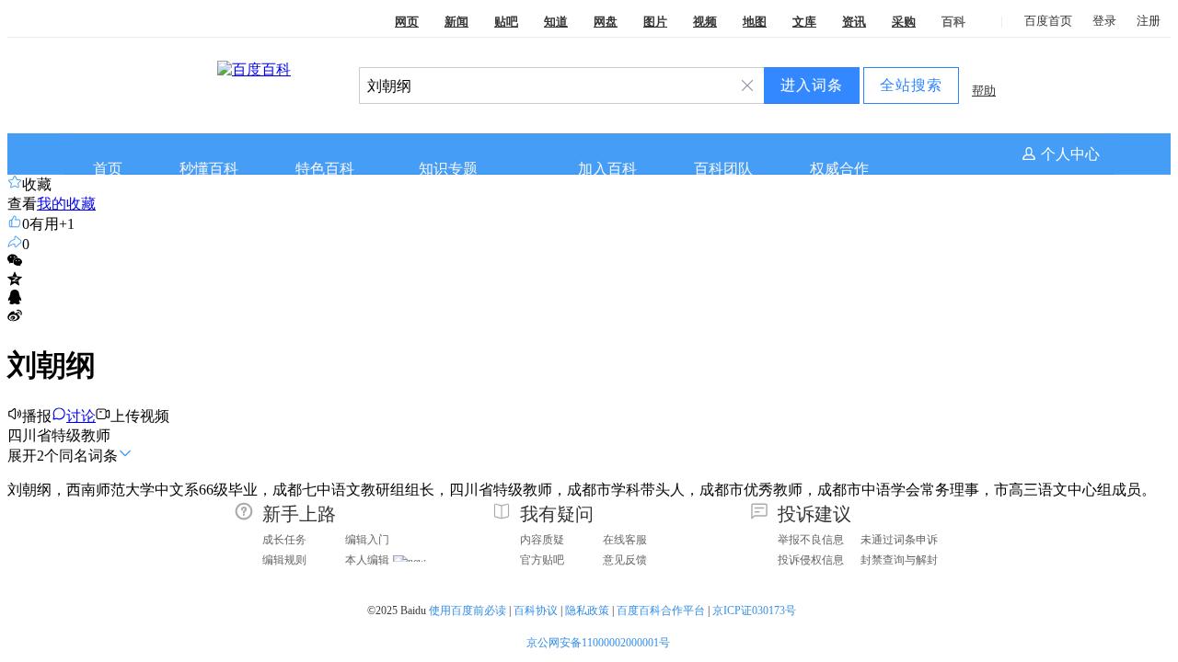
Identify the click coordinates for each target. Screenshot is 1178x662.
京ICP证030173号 (755, 610)
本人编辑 (367, 560)
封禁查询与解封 (899, 560)
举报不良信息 (811, 539)
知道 (556, 22)
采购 (904, 22)
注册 (1149, 21)
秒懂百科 (208, 169)
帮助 (984, 90)
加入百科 (607, 169)
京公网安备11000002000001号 (598, 642)
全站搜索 (911, 85)
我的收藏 (66, 203)
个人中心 (1070, 154)
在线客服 (625, 539)
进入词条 (811, 85)
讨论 (81, 416)
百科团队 (723, 169)
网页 (407, 22)
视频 (705, 22)
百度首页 (1048, 21)
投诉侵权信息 (811, 560)
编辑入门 (367, 539)
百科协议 (536, 610)
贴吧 (506, 22)
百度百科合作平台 (661, 610)
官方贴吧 (542, 560)
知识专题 (448, 169)
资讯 (854, 22)
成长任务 (284, 539)
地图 (755, 22)
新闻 (456, 22)
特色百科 (324, 169)
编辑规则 (284, 560)
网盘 (606, 22)
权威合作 (839, 169)
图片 (655, 22)
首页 (107, 169)
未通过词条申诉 (899, 539)
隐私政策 (587, 610)
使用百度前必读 (467, 610)
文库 (804, 22)
